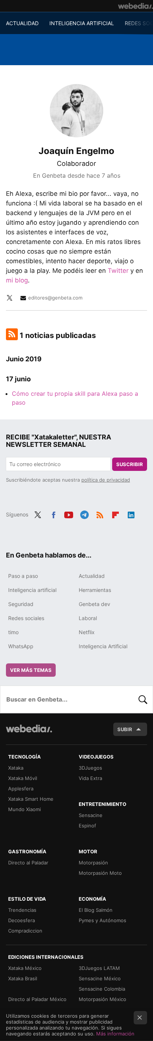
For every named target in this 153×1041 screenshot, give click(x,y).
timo (13, 632)
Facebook (53, 514)
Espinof (87, 826)
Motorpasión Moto (100, 873)
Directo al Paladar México (37, 999)
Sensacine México (100, 978)
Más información (115, 1034)
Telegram (84, 514)
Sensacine (90, 815)
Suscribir (129, 464)
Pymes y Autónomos (102, 920)
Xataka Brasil (22, 978)
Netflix (87, 632)
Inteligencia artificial (32, 590)
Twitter (118, 270)
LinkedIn (131, 514)
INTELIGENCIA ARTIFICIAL (81, 23)
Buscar (143, 699)
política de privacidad (105, 480)
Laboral (88, 618)
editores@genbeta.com (55, 298)
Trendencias (22, 910)
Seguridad (20, 604)
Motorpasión (93, 863)
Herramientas (95, 590)
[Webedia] (135, 5)
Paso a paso (23, 576)
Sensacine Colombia (102, 989)
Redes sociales (26, 618)
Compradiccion (25, 931)
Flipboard (115, 514)
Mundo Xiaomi (24, 809)
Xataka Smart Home (30, 799)
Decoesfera (21, 920)
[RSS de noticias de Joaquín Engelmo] (12, 334)
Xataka (15, 768)
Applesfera (20, 788)
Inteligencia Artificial (103, 646)
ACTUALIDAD (22, 23)
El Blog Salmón (96, 910)
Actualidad (92, 576)
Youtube (69, 514)
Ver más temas (31, 670)
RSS (100, 514)
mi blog (17, 280)
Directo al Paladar (28, 863)
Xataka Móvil (22, 778)
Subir (124, 729)
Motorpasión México (102, 999)
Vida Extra (90, 778)
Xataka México (25, 968)
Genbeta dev (94, 604)
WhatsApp (20, 646)
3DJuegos (90, 768)
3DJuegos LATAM (99, 968)
